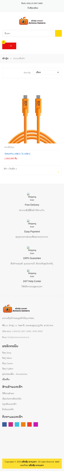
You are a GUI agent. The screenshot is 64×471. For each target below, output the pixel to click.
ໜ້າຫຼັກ (5, 58)
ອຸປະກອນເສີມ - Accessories (14, 374)
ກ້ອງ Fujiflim (7, 369)
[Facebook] (4, 424)
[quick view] (25, 158)
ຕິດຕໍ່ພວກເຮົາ (8, 409)
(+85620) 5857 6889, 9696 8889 (27, 331)
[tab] (7, 72)
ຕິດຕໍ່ (13, 158)
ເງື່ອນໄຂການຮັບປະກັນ (11, 399)
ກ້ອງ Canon (7, 363)
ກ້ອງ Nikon (7, 358)
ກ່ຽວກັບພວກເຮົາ (9, 404)
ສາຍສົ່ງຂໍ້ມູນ (9, 147)
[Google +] (29, 424)
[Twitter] (17, 424)
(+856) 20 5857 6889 (34, 3)
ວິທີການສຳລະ (8, 393)
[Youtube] (10, 424)
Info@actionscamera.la (18, 337)
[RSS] (23, 424)
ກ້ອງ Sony (6, 353)
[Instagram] (35, 424)
